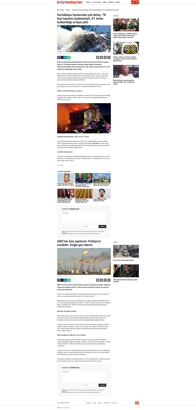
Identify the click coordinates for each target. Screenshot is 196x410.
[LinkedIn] (65, 57)
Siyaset (117, 2)
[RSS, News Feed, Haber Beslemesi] (137, 402)
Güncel (88, 2)
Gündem (111, 2)
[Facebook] (58, 57)
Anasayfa (61, 10)
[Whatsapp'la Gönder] (69, 57)
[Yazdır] (97, 57)
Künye (94, 403)
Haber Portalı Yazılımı (65, 407)
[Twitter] (62, 57)
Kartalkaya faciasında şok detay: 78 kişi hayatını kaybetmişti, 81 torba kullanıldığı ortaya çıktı (95, 10)
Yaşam (104, 2)
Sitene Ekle (114, 403)
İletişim (99, 403)
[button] (101, 57)
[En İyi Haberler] (70, 2)
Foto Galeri (97, 2)
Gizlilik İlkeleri (106, 403)
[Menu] (137, 2)
